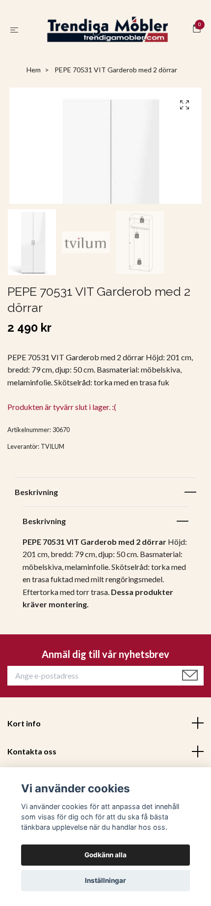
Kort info (24, 725)
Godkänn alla (105, 855)
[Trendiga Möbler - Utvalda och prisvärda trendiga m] (107, 30)
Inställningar (105, 880)
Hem (33, 72)
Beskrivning (36, 494)
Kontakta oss (31, 753)
